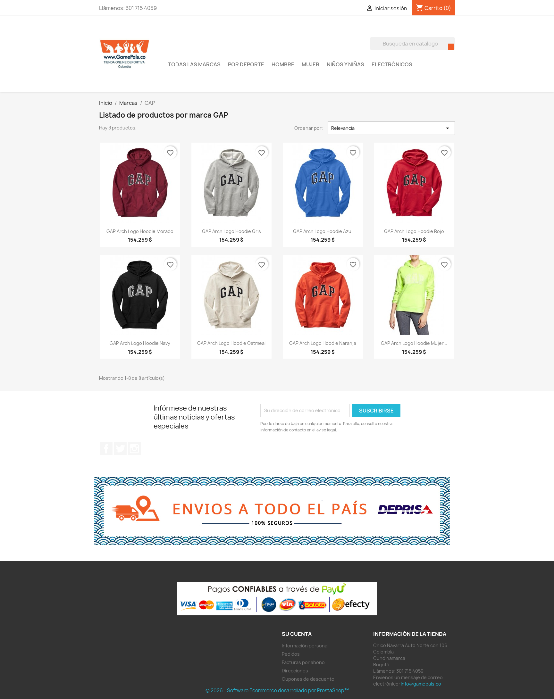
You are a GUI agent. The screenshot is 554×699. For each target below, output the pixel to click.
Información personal (305, 646)
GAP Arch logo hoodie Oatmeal (231, 343)
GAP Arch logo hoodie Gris (231, 231)
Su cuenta (297, 633)
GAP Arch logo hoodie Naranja (322, 343)
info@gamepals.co (421, 684)
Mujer (310, 64)
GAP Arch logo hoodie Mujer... (414, 343)
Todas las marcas (194, 64)
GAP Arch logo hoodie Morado (139, 231)
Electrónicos (392, 64)
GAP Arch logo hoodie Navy (140, 343)
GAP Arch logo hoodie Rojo (414, 231)
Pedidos (291, 654)
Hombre (283, 64)
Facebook (106, 448)
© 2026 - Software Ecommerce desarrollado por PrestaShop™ (277, 690)
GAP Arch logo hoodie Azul (322, 231)
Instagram (134, 448)
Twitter (120, 448)
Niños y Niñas (345, 64)
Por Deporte (246, 64)
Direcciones (295, 671)
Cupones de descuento (308, 679)
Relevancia (391, 128)
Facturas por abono (303, 662)
